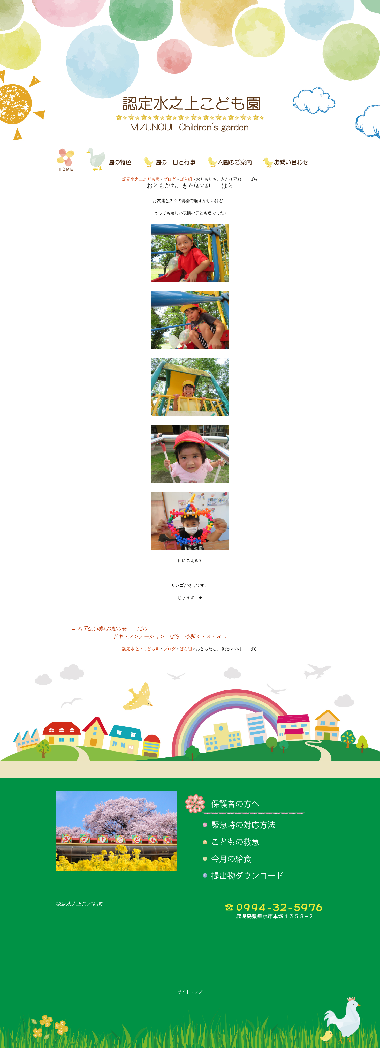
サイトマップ (190, 991)
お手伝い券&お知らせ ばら (109, 628)
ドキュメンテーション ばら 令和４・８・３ (169, 636)
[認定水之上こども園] (190, 71)
